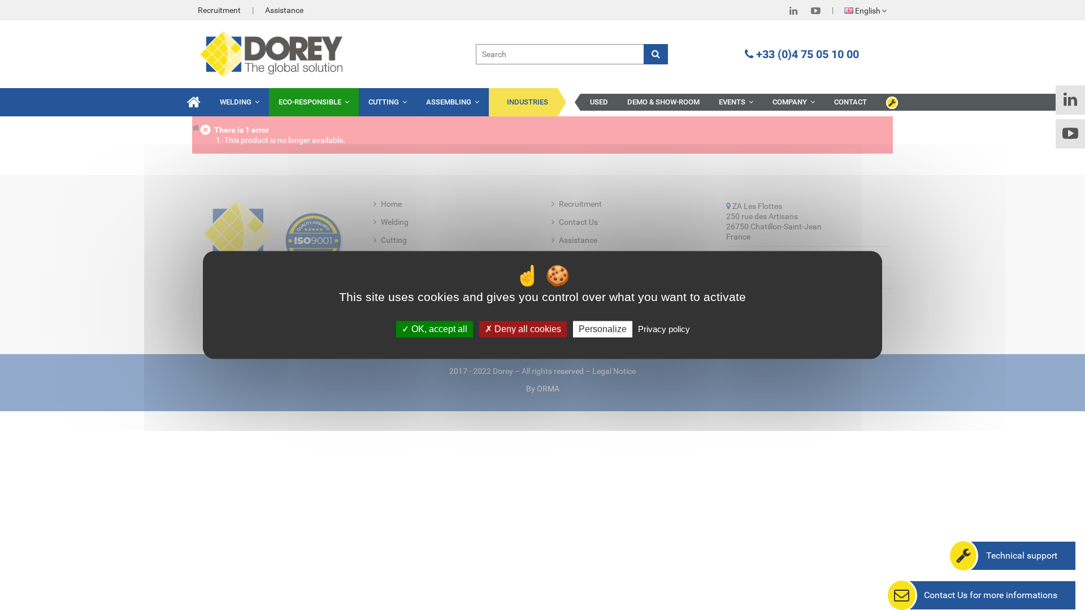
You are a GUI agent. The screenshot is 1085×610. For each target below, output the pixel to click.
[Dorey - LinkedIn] (793, 10)
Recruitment (219, 10)
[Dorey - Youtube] (816, 10)
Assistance (284, 10)
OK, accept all (438, 329)
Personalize (603, 329)
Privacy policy (664, 329)
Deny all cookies (526, 329)
